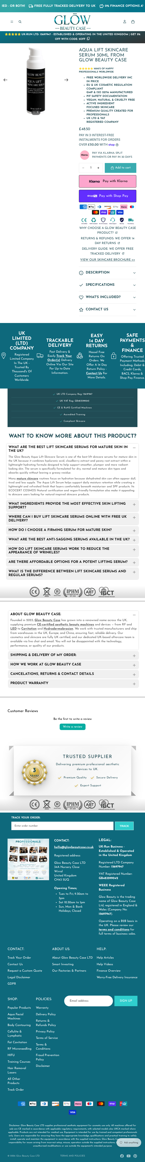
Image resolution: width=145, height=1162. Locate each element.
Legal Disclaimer (19, 977)
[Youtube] (128, 1156)
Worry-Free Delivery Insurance (117, 977)
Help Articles (105, 957)
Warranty (42, 1007)
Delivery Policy (46, 1014)
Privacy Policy (45, 1031)
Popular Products (19, 1007)
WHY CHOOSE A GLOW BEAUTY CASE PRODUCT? (107, 231)
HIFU (11, 1055)
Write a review (72, 726)
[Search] (20, 22)
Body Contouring (19, 1025)
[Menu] (12, 21)
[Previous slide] (4, 80)
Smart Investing (63, 964)
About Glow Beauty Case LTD (72, 957)
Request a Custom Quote (25, 970)
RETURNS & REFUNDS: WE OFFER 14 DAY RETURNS (107, 241)
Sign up (126, 1000)
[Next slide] (67, 80)
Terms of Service (47, 1038)
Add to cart (123, 167)
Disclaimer (43, 1066)
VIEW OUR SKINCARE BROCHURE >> (107, 259)
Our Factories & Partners (69, 970)
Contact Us (15, 964)
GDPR (12, 983)
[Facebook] (122, 1156)
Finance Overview (109, 970)
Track (124, 825)
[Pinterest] (135, 1156)
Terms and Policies (72, 1156)
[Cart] (133, 22)
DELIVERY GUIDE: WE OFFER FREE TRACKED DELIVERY (107, 251)
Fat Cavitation (17, 1042)
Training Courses (19, 1061)
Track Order (16, 1089)
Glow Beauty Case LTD (28, 1156)
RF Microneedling (20, 1048)
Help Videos (105, 964)
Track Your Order (19, 957)
